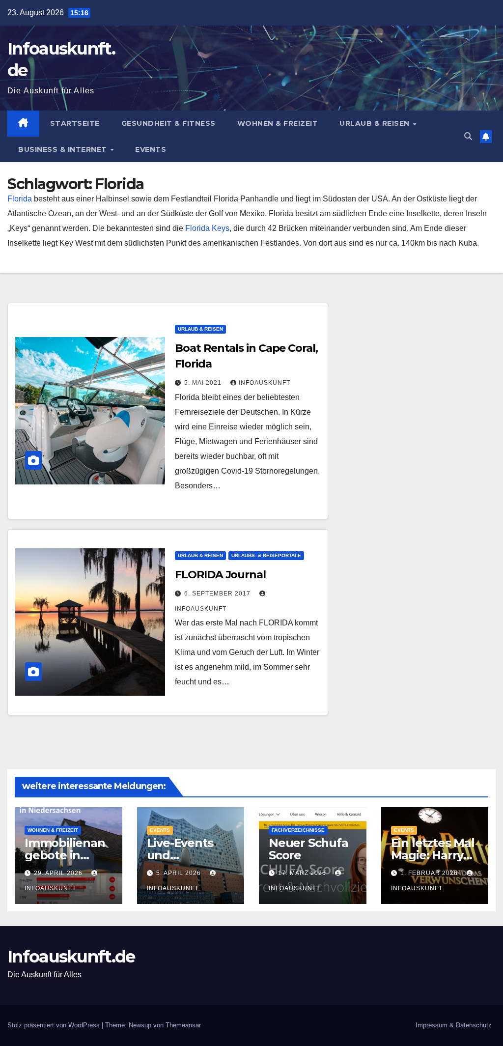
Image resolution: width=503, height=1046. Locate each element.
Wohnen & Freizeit (277, 123)
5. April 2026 (179, 873)
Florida (19, 199)
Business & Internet (63, 149)
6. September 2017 (218, 593)
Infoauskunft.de (71, 956)
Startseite (75, 123)
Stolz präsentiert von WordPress (54, 1025)
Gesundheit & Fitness (168, 123)
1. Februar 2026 (430, 873)
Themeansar (183, 1025)
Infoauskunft (264, 382)
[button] (468, 136)
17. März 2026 (303, 873)
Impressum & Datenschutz (454, 1025)
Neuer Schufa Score (308, 849)
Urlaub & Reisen (375, 123)
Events (150, 149)
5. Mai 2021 (204, 382)
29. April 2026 (59, 873)
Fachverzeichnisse (298, 830)
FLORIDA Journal (220, 574)
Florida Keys (207, 228)
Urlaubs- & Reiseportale (266, 555)
